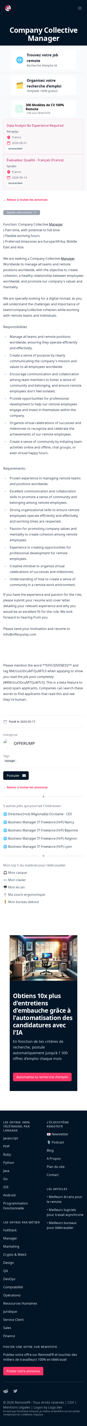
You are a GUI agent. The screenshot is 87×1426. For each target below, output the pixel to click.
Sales (7, 1328)
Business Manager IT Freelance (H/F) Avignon (42, 838)
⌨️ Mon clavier (14, 880)
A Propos (54, 1158)
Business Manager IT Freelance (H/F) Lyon (40, 846)
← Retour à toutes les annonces (25, 200)
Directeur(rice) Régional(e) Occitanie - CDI (40, 814)
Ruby (7, 1154)
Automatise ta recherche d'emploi (42, 1077)
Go (5, 1179)
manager (10, 761)
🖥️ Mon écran (14, 887)
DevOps (9, 1279)
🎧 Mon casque (15, 872)
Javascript (10, 1138)
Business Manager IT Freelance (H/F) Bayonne (43, 830)
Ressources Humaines (20, 1303)
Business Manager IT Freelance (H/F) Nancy (41, 822)
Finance (9, 1336)
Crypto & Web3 (14, 1254)
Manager (56, 224)
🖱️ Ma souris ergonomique (24, 894)
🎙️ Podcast (55, 1142)
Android (9, 1195)
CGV (71, 1402)
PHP (6, 1146)
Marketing (11, 1246)
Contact (53, 1175)
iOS (5, 1187)
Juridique (10, 1311)
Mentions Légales (16, 1407)
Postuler (13, 775)
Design (8, 1262)
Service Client (13, 1319)
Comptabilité (13, 1287)
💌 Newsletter (57, 1134)
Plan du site (56, 1166)
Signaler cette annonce (19, 212)
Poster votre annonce (23, 1371)
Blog (50, 1150)
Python (8, 1162)
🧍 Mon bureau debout (21, 902)
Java (6, 1171)
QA (5, 1271)
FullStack (10, 1230)
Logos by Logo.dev (48, 1407)
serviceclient (15, 148)
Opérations (12, 1295)
